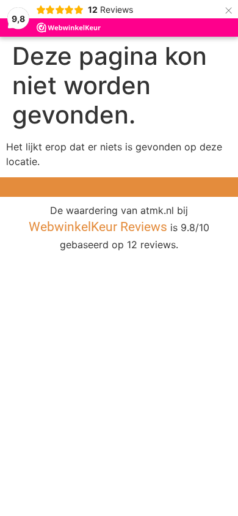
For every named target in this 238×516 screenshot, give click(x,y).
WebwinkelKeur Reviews (98, 226)
